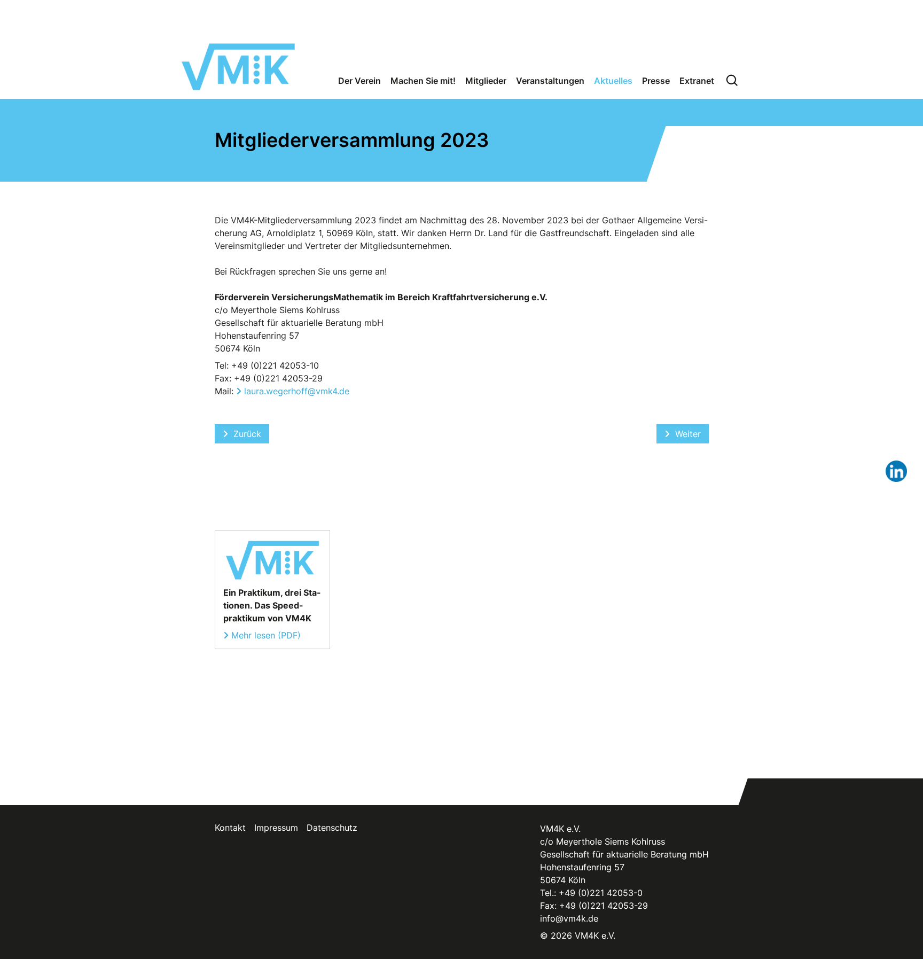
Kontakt (230, 827)
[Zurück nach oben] (895, 928)
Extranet (696, 80)
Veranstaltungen (550, 80)
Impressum (276, 827)
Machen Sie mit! (423, 80)
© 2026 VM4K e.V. (577, 935)
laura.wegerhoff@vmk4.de (296, 391)
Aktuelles (613, 80)
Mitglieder (485, 80)
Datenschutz (332, 827)
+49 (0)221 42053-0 (601, 892)
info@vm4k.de (569, 918)
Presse (656, 80)
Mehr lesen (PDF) (266, 635)
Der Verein (359, 80)
